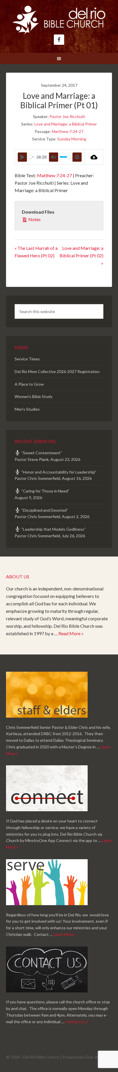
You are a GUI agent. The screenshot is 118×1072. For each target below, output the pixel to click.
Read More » (71, 633)
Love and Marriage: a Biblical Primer (65, 123)
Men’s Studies (27, 409)
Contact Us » (76, 1021)
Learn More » (64, 934)
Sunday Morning (71, 138)
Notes (34, 219)
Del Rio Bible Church (59, 20)
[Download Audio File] (94, 157)
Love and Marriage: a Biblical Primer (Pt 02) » (81, 255)
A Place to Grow (29, 384)
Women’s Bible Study (33, 396)
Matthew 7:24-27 (67, 131)
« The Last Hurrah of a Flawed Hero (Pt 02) (36, 251)
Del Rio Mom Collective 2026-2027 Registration (57, 371)
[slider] (31, 157)
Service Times (27, 358)
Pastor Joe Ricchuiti (67, 116)
